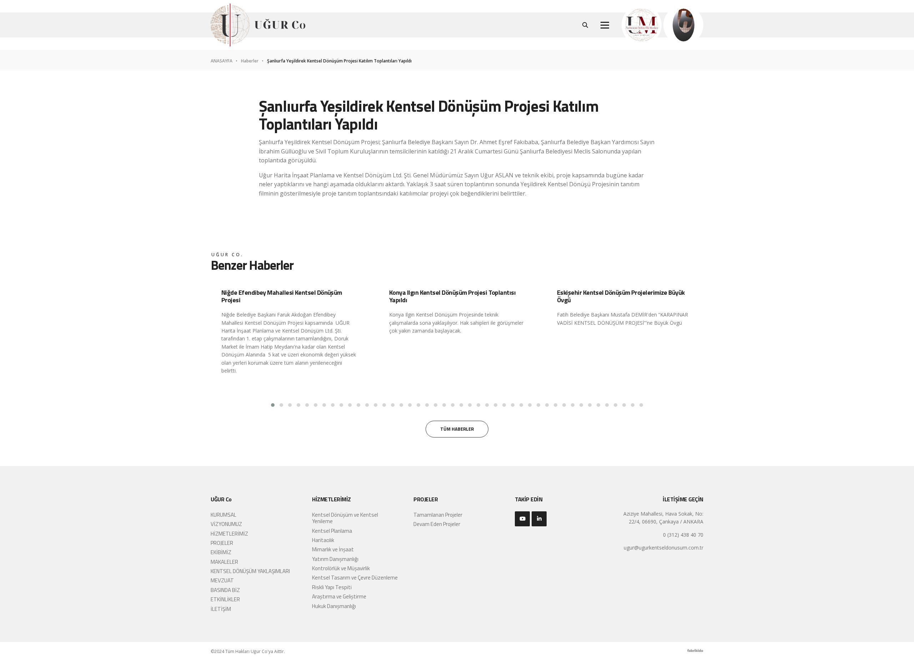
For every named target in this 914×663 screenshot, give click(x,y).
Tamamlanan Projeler (437, 515)
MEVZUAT (222, 580)
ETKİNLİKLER (225, 599)
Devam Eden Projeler (436, 524)
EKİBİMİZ (221, 552)
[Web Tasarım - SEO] (695, 652)
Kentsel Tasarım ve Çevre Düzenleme (355, 577)
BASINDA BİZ (225, 590)
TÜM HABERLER (457, 428)
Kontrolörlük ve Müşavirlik (341, 568)
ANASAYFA (222, 61)
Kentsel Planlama (332, 531)
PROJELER (222, 543)
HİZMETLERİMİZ (229, 534)
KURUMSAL (223, 515)
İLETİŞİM (221, 609)
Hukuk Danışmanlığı (334, 606)
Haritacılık (323, 540)
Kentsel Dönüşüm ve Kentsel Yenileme (345, 518)
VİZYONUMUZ (226, 524)
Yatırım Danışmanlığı (335, 559)
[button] (272, 405)
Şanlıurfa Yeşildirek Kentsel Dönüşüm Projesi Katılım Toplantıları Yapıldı (339, 61)
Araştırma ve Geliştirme (339, 596)
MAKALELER (224, 562)
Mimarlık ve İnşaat (333, 549)
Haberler (250, 61)
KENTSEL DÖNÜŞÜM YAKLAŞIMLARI (250, 571)
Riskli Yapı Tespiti (332, 587)
